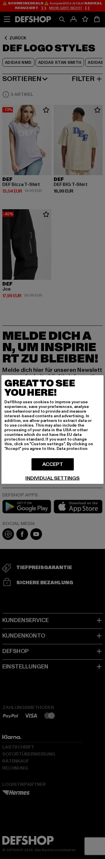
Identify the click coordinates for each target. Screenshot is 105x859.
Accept (52, 464)
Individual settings (52, 478)
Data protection (72, 448)
